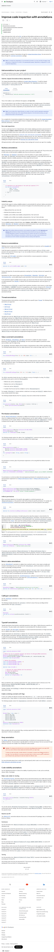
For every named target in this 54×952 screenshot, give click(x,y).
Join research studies (41, 915)
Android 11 (4, 922)
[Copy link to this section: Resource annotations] (19, 243)
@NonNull (14, 154)
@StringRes (13, 256)
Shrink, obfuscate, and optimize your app (11, 762)
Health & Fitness (22, 895)
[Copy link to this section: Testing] (7, 855)
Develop (12, 12)
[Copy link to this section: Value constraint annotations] (24, 337)
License (7, 943)
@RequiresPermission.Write (41, 478)
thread (40, 300)
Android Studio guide (23, 910)
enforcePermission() (32, 577)
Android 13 (4, 918)
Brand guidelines (14, 943)
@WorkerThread (8, 309)
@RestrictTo (7, 816)
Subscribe (18, 947)
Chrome (3, 932)
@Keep (5, 740)
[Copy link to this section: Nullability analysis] (14, 201)
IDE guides (25, 12)
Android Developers (5, 12)
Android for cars (40, 897)
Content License (38, 873)
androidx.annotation (16, 56)
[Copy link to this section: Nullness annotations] (18, 148)
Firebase (3, 934)
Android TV (39, 899)
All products (4, 939)
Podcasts (3, 904)
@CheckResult (9, 564)
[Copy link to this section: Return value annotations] (21, 561)
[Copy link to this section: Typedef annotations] (18, 622)
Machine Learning (23, 893)
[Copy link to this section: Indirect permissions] (15, 496)
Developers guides (23, 913)
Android (3, 891)
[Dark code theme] (50, 91)
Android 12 (4, 920)
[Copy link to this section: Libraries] (7, 839)
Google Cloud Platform (6, 937)
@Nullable (6, 154)
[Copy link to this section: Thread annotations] (17, 297)
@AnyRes (16, 281)
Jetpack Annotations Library (34, 54)
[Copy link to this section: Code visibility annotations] (23, 768)
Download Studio (22, 917)
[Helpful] (49, 12)
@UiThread (7, 306)
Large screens (39, 891)
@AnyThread (8, 314)
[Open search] (34, 1)
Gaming (21, 891)
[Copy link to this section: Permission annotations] (20, 414)
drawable (47, 246)
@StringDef (16, 629)
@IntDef (8, 629)
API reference (22, 915)
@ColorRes (41, 275)
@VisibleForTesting (9, 778)
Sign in (50, 1)
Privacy (20, 899)
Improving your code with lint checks (29, 139)
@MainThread (8, 304)
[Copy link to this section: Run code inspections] (15, 126)
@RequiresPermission (11, 416)
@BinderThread (8, 311)
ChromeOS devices (41, 895)
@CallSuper (9, 598)
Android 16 (4, 911)
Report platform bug (41, 909)
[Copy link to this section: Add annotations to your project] (27, 70)
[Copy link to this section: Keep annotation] (15, 737)
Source (3, 897)
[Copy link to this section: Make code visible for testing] (20, 776)
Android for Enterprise (6, 893)
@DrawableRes (27, 275)
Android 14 (4, 915)
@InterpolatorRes (6, 277)
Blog (2, 902)
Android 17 (4, 909)
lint (20, 36)
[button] (6, 89)
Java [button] (10, 180)
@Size (23, 339)
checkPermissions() (25, 576)
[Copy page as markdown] (7, 20)
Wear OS (38, 893)
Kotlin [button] (4, 180)
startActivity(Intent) (8, 502)
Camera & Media (22, 897)
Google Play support (41, 913)
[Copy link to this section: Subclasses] (9, 822)
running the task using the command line (30, 135)
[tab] (6, 89)
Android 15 (4, 913)
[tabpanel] (27, 94)
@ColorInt (48, 287)
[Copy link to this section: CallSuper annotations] (19, 596)
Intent (12, 520)
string (3, 247)
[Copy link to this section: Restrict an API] (12, 814)
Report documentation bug (42, 911)
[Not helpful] (51, 12)
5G (19, 902)
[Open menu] (2, 1)
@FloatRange (15, 339)
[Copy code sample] (51, 91)
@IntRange (8, 339)
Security (3, 895)
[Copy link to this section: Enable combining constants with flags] (26, 694)
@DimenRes (35, 275)
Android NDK (21, 919)
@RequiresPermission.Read (25, 478)
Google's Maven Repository (30, 81)
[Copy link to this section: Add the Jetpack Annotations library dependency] (32, 79)
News (3, 899)
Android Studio (6, 5)
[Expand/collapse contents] (9, 24)
